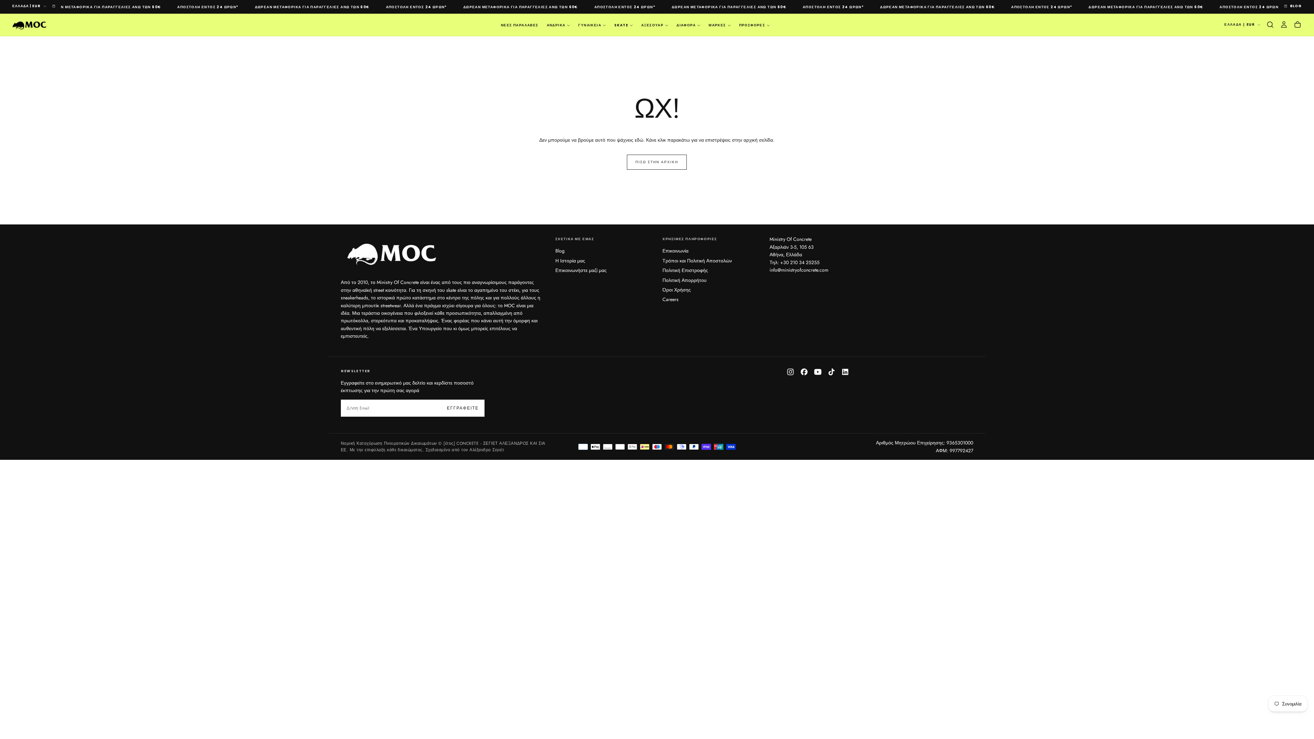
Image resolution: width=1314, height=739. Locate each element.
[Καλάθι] (1297, 24)
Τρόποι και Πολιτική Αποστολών (697, 260)
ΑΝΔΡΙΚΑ (556, 25)
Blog (560, 250)
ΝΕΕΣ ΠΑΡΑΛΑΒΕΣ (520, 25)
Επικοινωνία (675, 250)
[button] (1270, 24)
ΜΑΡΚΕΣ (717, 25)
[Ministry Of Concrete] (392, 252)
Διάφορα (686, 25)
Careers (670, 299)
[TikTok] (831, 372)
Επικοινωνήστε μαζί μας (581, 270)
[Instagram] (790, 372)
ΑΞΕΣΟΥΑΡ (652, 25)
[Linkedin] (845, 372)
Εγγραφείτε (463, 408)
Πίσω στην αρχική (656, 162)
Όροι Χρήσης (676, 289)
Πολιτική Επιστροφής (685, 270)
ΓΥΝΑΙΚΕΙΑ (589, 25)
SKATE (621, 25)
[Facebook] (804, 372)
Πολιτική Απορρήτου (684, 280)
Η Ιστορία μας (570, 260)
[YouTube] (818, 372)
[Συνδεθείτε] (1284, 24)
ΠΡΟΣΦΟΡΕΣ (752, 25)
